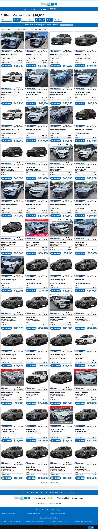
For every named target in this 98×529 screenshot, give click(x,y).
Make (24, 20)
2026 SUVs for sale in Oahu (8, 513)
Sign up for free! (67, 24)
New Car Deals (41, 493)
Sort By (57, 20)
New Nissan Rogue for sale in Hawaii (34, 521)
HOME (25, 9)
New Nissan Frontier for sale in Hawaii (10, 521)
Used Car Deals (54, 493)
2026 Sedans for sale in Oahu (57, 513)
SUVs (17, 20)
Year (31, 20)
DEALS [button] (33, 9)
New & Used (6, 20)
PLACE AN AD (42, 9)
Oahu (50, 20)
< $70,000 (40, 20)
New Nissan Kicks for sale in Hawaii (83, 521)
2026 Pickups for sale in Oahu (33, 513)
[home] (49, 4)
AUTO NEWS (31, 493)
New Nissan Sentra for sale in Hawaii (59, 521)
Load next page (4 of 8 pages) (49, 482)
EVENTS (63, 493)
